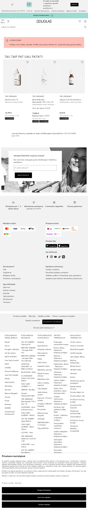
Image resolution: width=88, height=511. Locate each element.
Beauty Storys (75, 366)
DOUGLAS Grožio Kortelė (77, 421)
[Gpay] (23, 228)
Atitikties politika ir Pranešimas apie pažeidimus (63, 276)
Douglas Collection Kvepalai (45, 405)
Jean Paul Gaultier (11, 375)
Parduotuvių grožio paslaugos (77, 382)
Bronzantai (42, 409)
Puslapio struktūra (52, 270)
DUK (4, 270)
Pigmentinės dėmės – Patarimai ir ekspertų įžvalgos (61, 366)
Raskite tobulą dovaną (75, 388)
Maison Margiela (11, 393)
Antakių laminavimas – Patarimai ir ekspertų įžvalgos (60, 400)
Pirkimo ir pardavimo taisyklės (63, 316)
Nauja (40, 359)
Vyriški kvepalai (76, 353)
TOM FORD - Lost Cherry (27, 445)
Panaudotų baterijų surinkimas (57, 273)
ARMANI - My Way (28, 390)
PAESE (7, 379)
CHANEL (8, 368)
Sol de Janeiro (10, 353)
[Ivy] (7, 234)
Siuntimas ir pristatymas (12, 278)
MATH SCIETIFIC (11, 357)
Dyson (7, 346)
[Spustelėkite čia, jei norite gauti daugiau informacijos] (52, 15)
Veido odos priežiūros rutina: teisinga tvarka (60, 391)
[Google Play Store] (51, 246)
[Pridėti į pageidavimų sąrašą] (27, 62)
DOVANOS (82, 11)
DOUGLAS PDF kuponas (75, 406)
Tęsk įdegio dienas (77, 357)
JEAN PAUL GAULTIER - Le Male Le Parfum (27, 366)
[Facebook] (47, 257)
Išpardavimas (43, 346)
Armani (7, 397)
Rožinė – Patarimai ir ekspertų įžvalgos (60, 417)
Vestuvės (73, 373)
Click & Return (75, 417)
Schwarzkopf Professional (10, 413)
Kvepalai (41, 342)
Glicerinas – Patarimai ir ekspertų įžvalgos (60, 374)
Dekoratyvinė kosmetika (42, 354)
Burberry (8, 404)
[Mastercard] (7, 228)
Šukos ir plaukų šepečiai (43, 384)
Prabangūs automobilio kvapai (61, 343)
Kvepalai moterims (44, 349)
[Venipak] (49, 234)
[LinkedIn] (63, 257)
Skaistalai (41, 419)
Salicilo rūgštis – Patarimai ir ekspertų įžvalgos (60, 382)
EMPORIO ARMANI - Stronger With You (28, 350)
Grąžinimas (7, 273)
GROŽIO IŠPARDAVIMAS (41, 15)
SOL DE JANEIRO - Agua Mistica (28, 420)
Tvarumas (6, 302)
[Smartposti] (58, 228)
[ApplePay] (31, 228)
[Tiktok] (59, 257)
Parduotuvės (71, 11)
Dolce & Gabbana (11, 371)
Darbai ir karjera (9, 290)
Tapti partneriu (8, 296)
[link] (16, 89)
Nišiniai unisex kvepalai (43, 414)
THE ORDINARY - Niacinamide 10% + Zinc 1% (28, 401)
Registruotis (23, 175)
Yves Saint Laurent (12, 360)
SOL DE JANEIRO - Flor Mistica (28, 451)
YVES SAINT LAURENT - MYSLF (28, 414)
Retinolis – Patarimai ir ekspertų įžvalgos (60, 358)
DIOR (7, 364)
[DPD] (49, 228)
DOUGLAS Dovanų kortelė (77, 401)
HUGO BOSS (9, 382)
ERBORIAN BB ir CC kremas (44, 424)
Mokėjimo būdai (9, 276)
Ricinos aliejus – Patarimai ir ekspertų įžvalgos (60, 350)
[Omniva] (74, 228)
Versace (8, 390)
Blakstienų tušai (43, 379)
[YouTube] (55, 257)
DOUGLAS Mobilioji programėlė (74, 428)
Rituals (7, 342)
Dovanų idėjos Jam (77, 396)
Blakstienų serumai (45, 370)
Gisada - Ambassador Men (28, 394)
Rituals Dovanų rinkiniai (43, 375)
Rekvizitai (32, 316)
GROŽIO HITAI (75, 370)
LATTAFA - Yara (27, 433)
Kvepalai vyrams (44, 366)
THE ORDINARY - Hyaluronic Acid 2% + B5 (28, 438)
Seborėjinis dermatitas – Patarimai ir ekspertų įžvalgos (60, 443)
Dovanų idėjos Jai (77, 392)
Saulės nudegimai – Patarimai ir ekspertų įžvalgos (61, 434)
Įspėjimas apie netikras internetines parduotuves (64, 278)
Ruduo (72, 377)
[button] (12, 4)
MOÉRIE (8, 408)
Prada (7, 401)
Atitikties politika (44, 316)
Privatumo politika (19, 316)
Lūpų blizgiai (42, 389)
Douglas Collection (12, 349)
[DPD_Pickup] (58, 234)
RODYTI (74, 4)
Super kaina (42, 362)
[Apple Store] (63, 246)
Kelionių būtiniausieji (74, 361)
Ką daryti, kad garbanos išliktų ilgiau (60, 409)
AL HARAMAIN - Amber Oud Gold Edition (27, 378)
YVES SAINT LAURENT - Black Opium (27, 426)
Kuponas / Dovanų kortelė (45, 399)
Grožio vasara (75, 342)
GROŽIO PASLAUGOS (42, 11)
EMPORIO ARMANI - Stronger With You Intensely (28, 358)
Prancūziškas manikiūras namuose (58, 425)
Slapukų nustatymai (32, 321)
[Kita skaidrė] (82, 78)
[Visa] (15, 228)
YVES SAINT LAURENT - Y (26, 385)
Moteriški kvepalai (77, 349)
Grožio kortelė (57, 11)
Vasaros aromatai (76, 346)
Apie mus (6, 287)
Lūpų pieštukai (43, 428)
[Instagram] (51, 257)
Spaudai (6, 293)
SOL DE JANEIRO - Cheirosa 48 (28, 343)
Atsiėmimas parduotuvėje (75, 412)
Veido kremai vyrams (42, 393)
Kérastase (8, 386)
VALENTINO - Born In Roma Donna (28, 408)
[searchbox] (44, 27)
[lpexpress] (66, 228)
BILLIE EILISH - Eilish (28, 372)
